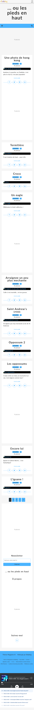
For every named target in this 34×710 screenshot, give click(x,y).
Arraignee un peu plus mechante (17, 279)
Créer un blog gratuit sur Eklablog (10, 659)
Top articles (21, 659)
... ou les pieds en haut (17, 13)
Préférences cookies (28, 663)
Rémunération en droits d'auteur (23, 661)
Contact (27, 659)
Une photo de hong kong (17, 59)
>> (23, 500)
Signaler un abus (6, 661)
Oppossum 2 (17, 342)
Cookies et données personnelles (16, 663)
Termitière (17, 145)
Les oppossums (17, 364)
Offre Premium (4, 663)
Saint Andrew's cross (17, 310)
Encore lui (17, 448)
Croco (17, 174)
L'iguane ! (17, 479)
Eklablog (28, 655)
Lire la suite (17, 78)
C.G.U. (13, 661)
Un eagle (17, 195)
